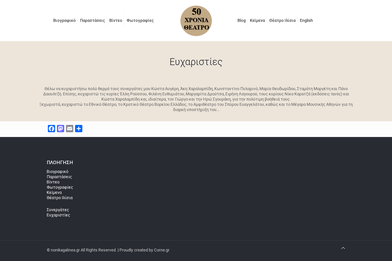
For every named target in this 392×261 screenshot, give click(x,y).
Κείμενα (54, 192)
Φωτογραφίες (60, 187)
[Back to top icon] (343, 248)
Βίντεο (53, 182)
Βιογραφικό (57, 171)
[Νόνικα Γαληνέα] (196, 20)
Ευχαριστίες (58, 215)
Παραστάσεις (59, 176)
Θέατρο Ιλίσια (60, 197)
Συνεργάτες (58, 209)
